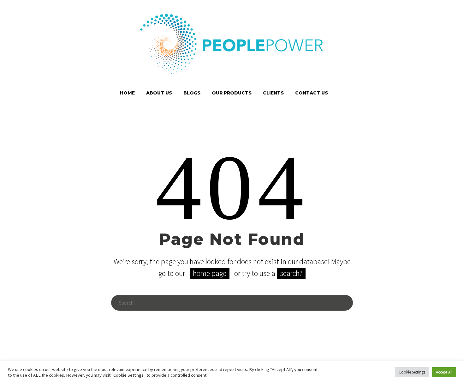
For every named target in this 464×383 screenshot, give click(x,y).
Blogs (191, 93)
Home (127, 93)
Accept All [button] (444, 372)
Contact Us (311, 93)
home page (209, 273)
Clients (273, 93)
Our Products (232, 93)
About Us (159, 93)
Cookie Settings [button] (412, 372)
